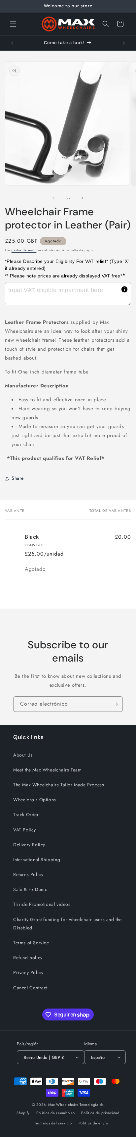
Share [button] (18, 478)
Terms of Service (31, 942)
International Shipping (36, 859)
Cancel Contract (30, 987)
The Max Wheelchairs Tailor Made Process (58, 784)
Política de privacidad (100, 1112)
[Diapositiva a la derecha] (82, 198)
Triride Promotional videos (42, 904)
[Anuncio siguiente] (124, 43)
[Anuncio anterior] (12, 43)
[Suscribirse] (115, 704)
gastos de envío (24, 250)
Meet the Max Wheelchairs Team (47, 769)
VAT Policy (24, 829)
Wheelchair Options (34, 799)
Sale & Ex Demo (30, 889)
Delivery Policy (29, 844)
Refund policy (28, 957)
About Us (23, 755)
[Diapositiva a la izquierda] (53, 198)
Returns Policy (28, 874)
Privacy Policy (28, 972)
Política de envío (93, 1123)
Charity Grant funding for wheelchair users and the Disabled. (67, 923)
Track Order (26, 814)
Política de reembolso (55, 1112)
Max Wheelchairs (63, 1104)
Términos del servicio (53, 1123)
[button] (13, 24)
